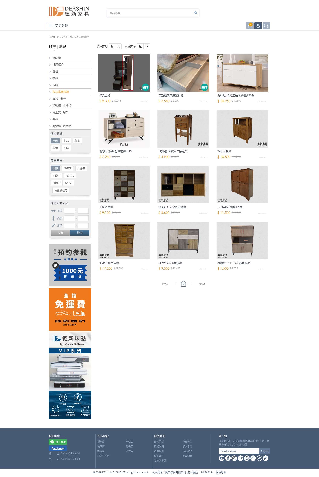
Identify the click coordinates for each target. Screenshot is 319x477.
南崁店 (56, 175)
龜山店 (70, 175)
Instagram (234, 458)
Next (202, 284)
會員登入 (187, 441)
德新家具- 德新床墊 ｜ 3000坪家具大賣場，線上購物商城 (69, 11)
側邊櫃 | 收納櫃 (61, 126)
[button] (112, 46)
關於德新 (159, 441)
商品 (59, 36)
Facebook (228, 458)
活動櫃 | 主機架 (61, 105)
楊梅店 (67, 168)
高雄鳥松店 (60, 190)
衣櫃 (55, 78)
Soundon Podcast (259, 458)
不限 (55, 140)
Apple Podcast (247, 458)
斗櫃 (55, 85)
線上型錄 (159, 456)
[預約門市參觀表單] (70, 265)
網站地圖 (221, 472)
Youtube (221, 458)
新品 (66, 140)
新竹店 (68, 183)
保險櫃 (56, 57)
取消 (60, 232)
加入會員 (187, 446)
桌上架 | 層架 (60, 112)
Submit (264, 450)
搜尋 (80, 232)
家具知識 (187, 456)
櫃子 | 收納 (69, 36)
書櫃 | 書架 (59, 98)
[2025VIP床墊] (70, 375)
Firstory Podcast (265, 458)
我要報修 (159, 451)
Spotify (240, 458)
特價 (55, 148)
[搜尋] (195, 12)
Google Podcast (253, 458)
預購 (66, 148)
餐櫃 (55, 71)
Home (52, 36)
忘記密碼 (187, 451)
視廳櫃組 (58, 64)
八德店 (81, 168)
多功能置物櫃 (60, 91)
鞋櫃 (55, 119)
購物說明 (159, 446)
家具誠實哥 (160, 460)
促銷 (77, 140)
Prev (165, 284)
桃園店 (56, 183)
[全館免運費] (70, 309)
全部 (55, 168)
